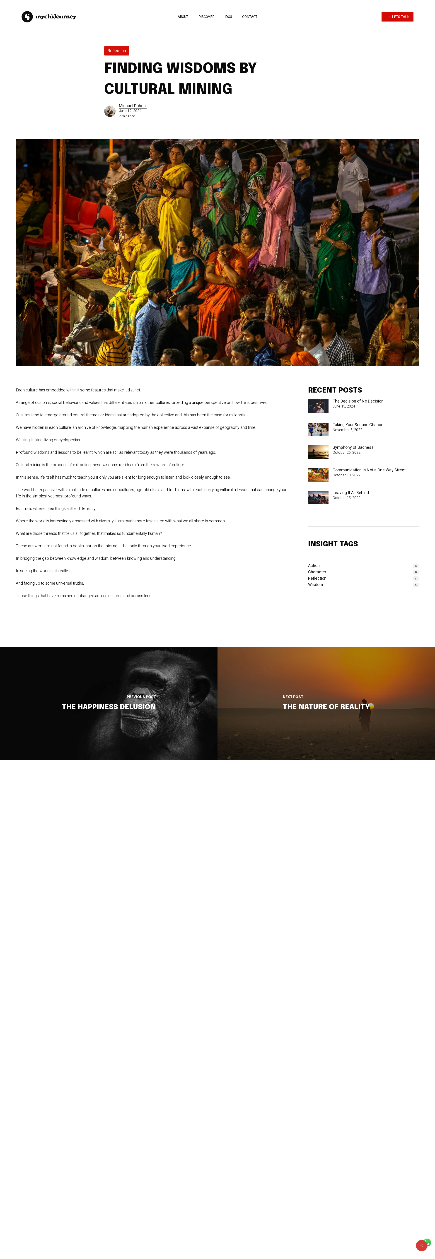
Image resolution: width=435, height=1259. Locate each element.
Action (314, 566)
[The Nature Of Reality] (326, 703)
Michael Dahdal (133, 106)
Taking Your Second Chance (358, 425)
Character (317, 572)
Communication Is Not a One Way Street (369, 470)
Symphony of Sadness (353, 447)
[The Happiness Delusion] (109, 703)
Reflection (117, 51)
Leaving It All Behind (351, 493)
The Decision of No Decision (358, 401)
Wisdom (315, 585)
